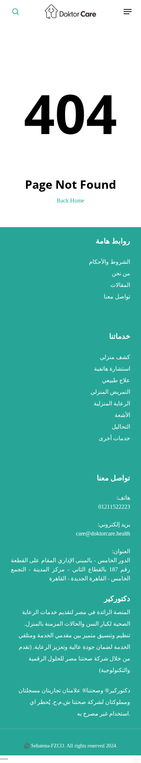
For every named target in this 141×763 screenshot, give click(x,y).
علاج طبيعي (116, 380)
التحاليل (121, 427)
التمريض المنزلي (110, 392)
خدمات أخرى (114, 438)
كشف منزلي (115, 357)
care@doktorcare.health (103, 533)
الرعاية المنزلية (112, 403)
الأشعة (122, 415)
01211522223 (114, 507)
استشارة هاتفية (112, 369)
